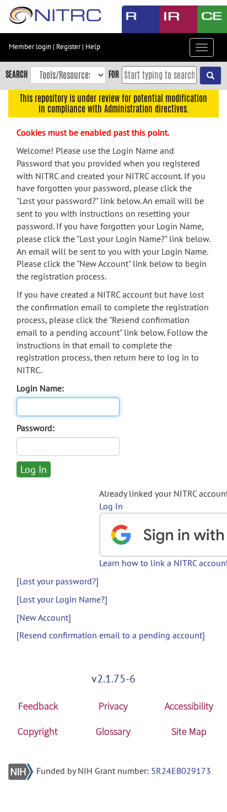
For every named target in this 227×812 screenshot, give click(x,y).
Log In (111, 506)
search (17, 74)
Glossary (113, 731)
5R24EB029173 (181, 770)
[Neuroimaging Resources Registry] (132, 19)
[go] (210, 75)
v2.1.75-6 (113, 678)
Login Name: (40, 388)
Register (68, 46)
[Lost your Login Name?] (62, 599)
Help (92, 46)
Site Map (189, 731)
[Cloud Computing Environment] (208, 19)
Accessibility (189, 706)
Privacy (113, 706)
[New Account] (44, 617)
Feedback (38, 706)
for (114, 74)
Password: (36, 427)
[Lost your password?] (58, 581)
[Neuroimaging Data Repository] (170, 19)
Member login (30, 46)
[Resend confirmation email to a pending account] (111, 635)
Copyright (38, 731)
